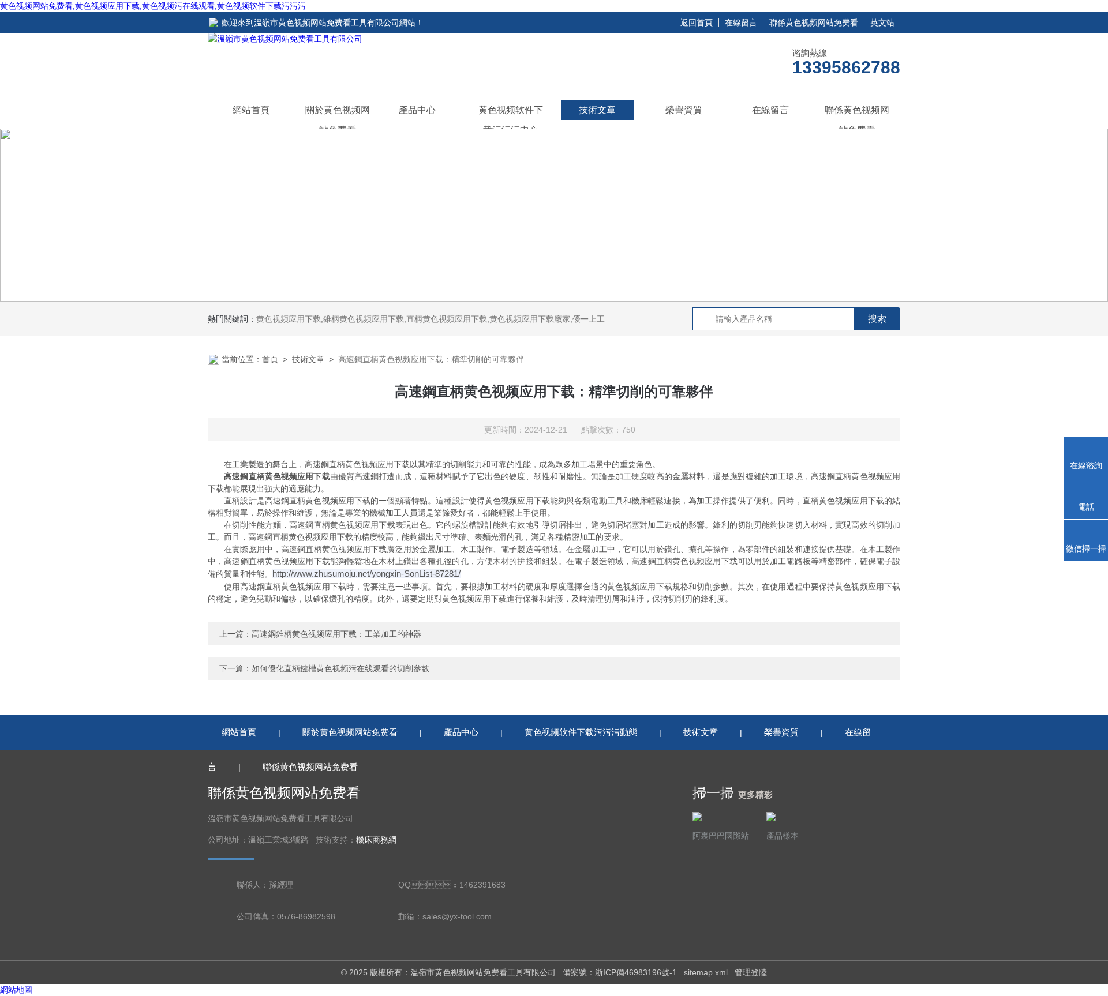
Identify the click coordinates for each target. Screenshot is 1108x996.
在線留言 (741, 22)
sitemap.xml (706, 972)
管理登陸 (751, 972)
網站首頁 (251, 110)
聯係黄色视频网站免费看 (813, 22)
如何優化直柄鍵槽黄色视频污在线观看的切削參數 (340, 668)
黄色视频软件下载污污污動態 (581, 732)
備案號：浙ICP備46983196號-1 (620, 972)
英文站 (882, 22)
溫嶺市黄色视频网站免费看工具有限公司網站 (334, 22)
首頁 (270, 359)
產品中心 (417, 110)
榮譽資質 (683, 110)
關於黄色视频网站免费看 (337, 120)
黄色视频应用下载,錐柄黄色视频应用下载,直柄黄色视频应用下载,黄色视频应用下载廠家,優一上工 (430, 319)
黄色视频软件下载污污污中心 (510, 120)
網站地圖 (16, 989)
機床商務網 (376, 840)
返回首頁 (696, 22)
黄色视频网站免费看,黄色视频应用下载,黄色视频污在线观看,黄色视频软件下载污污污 (153, 5)
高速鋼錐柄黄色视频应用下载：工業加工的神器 (336, 633)
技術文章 (597, 110)
